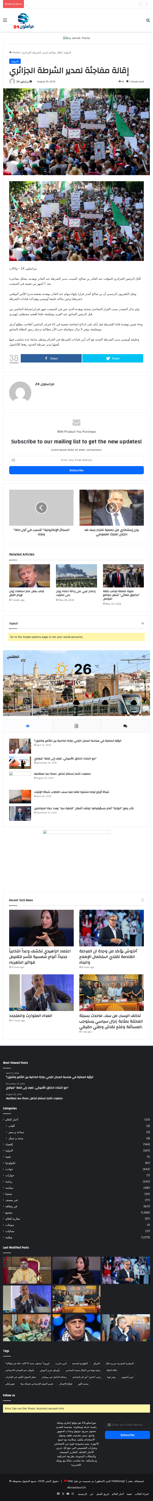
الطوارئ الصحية (80, 1363)
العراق (96, 1363)
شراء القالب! (142, 1493)
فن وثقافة (11, 1206)
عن (91, 1493)
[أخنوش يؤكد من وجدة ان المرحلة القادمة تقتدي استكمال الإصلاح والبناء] (111, 928)
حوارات (9, 1175)
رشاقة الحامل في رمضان (54, 1376)
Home (16, 52)
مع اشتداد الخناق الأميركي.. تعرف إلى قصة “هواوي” (65, 758)
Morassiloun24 (76, 1487)
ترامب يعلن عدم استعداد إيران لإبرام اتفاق (26, 593)
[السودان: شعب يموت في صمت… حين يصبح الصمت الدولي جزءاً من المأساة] (77, 1327)
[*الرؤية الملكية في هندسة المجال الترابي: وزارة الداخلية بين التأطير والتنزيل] (20, 746)
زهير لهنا (111, 1376)
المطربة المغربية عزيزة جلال (119, 1363)
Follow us (9, 1395)
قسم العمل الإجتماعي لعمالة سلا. (37, 1383)
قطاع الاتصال (65, 1383)
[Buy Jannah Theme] (76, 37)
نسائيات (9, 1231)
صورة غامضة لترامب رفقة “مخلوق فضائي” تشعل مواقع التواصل (121, 595)
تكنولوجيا (10, 1162)
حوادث (9, 1169)
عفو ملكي (10, 1383)
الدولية (67, 52)
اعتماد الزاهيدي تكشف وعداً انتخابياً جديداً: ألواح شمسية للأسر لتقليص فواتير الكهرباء (40, 956)
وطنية (8, 1237)
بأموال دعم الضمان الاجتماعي (19, 1370)
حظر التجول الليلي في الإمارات (20, 1376)
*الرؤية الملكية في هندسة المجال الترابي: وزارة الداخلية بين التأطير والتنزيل (77, 740)
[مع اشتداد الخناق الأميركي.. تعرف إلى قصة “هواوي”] (20, 762)
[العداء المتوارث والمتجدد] (41, 992)
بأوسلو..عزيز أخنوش (50, 1370)
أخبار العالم (11, 1119)
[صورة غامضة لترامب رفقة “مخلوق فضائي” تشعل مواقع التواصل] (123, 575)
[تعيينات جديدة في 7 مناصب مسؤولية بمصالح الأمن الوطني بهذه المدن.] (126, 1327)
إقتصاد (9, 1144)
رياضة (8, 1181)
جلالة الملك (111, 1370)
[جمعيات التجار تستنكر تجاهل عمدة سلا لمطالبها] (20, 779)
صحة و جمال (15, 1138)
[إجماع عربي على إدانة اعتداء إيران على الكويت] (76, 575)
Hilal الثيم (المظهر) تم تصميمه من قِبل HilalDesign (96, 1481)
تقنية (8, 1156)
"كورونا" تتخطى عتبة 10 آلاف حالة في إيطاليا (27, 1363)
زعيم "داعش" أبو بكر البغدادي (86, 1376)
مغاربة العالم (12, 1218)
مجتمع (9, 1212)
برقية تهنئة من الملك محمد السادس (83, 1370)
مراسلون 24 (22, 81)
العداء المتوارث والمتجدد (30, 1015)
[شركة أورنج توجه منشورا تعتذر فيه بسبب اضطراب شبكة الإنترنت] (20, 796)
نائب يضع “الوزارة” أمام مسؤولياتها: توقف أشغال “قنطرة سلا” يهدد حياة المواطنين (84, 808)
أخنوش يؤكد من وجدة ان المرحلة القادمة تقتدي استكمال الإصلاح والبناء (108, 956)
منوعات (9, 1224)
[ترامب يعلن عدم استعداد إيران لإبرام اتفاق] (29, 575)
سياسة (9, 1187)
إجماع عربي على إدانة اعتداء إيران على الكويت (75, 593)
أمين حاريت (61, 1363)
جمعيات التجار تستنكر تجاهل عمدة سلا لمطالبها (62, 773)
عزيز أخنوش (127, 1376)
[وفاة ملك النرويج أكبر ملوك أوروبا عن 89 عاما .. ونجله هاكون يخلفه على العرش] (126, 1298)
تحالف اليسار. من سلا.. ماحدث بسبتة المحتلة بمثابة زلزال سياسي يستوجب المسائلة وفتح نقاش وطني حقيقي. (86, 4)
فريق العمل (102, 1493)
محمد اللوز (83, 1383)
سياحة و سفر (16, 1132)
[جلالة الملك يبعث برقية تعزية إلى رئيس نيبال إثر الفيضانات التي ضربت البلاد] (27, 1270)
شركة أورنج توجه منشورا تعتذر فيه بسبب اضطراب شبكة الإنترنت (71, 792)
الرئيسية (82, 1493)
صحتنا (8, 1193)
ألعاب (11, 1125)
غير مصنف (11, 1200)
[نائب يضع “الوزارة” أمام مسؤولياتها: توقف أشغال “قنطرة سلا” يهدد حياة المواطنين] (20, 813)
